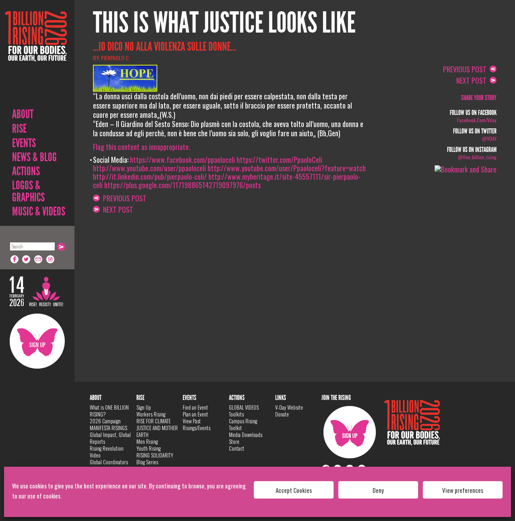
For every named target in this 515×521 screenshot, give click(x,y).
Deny (378, 490)
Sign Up (37, 341)
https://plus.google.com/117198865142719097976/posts (182, 185)
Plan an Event (195, 414)
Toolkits (236, 414)
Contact (236, 448)
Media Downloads (245, 435)
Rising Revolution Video (107, 451)
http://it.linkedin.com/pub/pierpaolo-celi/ (150, 176)
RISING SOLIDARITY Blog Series (154, 458)
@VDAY (489, 138)
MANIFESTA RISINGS (108, 428)
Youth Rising (148, 448)
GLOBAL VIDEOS (244, 407)
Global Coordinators (109, 462)
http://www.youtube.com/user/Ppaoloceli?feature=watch (287, 168)
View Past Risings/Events (196, 424)
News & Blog (34, 157)
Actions (26, 171)
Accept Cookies (294, 490)
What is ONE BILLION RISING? (109, 410)
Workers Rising (150, 414)
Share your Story (478, 98)
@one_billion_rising (477, 157)
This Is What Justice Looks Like (224, 23)
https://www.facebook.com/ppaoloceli (182, 159)
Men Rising (147, 441)
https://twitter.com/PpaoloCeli (279, 159)
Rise (19, 128)
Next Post (116, 209)
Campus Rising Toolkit (243, 424)
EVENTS (24, 143)
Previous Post (123, 198)
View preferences (462, 490)
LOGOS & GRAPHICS (28, 191)
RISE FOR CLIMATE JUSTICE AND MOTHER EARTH (157, 428)
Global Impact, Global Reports (110, 438)
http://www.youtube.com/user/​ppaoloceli (149, 168)
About (22, 114)
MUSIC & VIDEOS (38, 211)
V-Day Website (289, 407)
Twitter (26, 259)
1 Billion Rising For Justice (36, 56)
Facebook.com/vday (476, 120)
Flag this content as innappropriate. (141, 147)
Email (38, 259)
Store (234, 441)
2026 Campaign (105, 421)
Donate (282, 414)
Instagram (50, 259)
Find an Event (195, 407)
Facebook (14, 259)
